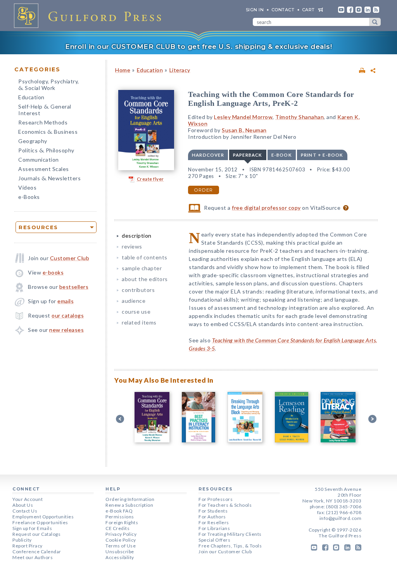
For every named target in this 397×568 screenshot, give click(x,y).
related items (139, 322)
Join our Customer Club (225, 551)
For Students (213, 511)
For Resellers (213, 522)
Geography (32, 141)
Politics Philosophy (46, 151)
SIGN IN (255, 9)
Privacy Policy (120, 534)
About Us (22, 505)
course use (136, 311)
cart (308, 9)
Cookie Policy (120, 540)
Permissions (119, 517)
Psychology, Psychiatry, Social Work (48, 85)
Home (122, 70)
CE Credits (117, 528)
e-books (53, 272)
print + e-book (322, 154)
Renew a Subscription (129, 505)
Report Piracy (27, 546)
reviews (132, 246)
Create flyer (150, 179)
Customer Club (70, 258)
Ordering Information (129, 499)
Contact (283, 9)
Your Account (27, 499)
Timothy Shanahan (299, 117)
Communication (38, 159)
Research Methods (42, 122)
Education (31, 97)
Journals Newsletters (49, 179)
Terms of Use (120, 546)
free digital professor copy (266, 207)
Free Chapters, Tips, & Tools (230, 546)
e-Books (29, 196)
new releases (66, 329)
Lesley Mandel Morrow (243, 117)
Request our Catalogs (36, 534)
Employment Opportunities (43, 517)
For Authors (212, 517)
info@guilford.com (340, 518)
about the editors (145, 279)
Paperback (247, 154)
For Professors (215, 499)
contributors (138, 290)
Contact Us (24, 511)
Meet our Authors (32, 557)
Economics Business (48, 132)
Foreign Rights (121, 522)
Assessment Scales (43, 169)
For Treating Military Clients (230, 534)
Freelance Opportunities (40, 522)
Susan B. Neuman (244, 130)
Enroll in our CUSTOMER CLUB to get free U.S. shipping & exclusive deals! (198, 46)
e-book (281, 154)
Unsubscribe (119, 551)
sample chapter (142, 268)
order (203, 190)
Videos (27, 187)
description (137, 235)
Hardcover (208, 154)
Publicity (22, 540)
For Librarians (214, 528)
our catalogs (68, 315)
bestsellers (74, 286)
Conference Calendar (36, 551)
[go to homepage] (89, 15)
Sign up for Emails (32, 528)
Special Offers (214, 540)
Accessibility (119, 557)
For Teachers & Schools (225, 505)
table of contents (144, 257)
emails (65, 301)
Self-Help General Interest (44, 109)
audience (133, 300)
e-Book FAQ (119, 511)
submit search (375, 22)
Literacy (179, 70)
